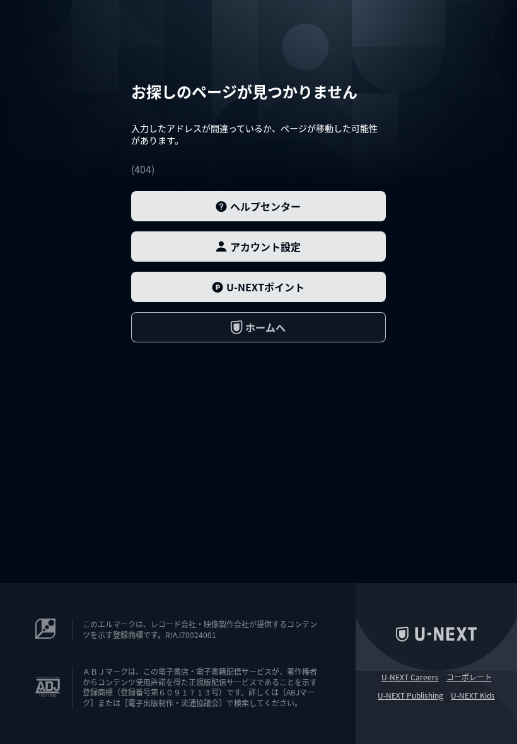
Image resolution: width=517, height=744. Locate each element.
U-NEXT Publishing (410, 695)
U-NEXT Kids (473, 695)
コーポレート (469, 677)
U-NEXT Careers (410, 677)
